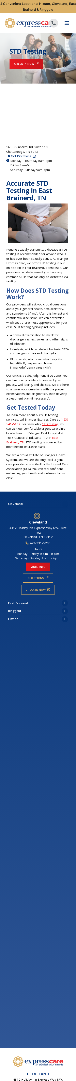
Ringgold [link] (14, 611)
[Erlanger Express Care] (21, 23)
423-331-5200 (40, 543)
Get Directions (24, 156)
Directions (36, 578)
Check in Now (24, 64)
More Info (38, 567)
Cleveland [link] (15, 504)
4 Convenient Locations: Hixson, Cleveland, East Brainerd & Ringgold (38, 7)
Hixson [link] (13, 619)
